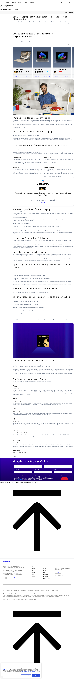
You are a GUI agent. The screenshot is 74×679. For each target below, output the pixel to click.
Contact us (33, 574)
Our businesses (45, 576)
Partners (33, 572)
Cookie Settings (26, 675)
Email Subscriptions (46, 578)
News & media (45, 574)
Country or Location (37, 469)
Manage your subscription (59, 575)
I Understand (36, 675)
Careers (44, 570)
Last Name (46, 464)
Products (33, 568)
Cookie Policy (5, 669)
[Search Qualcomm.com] (62, 2)
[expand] (72, 81)
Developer (33, 576)
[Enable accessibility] (2, 677)
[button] (69, 12)
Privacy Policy (20, 479)
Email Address (16, 469)
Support (33, 570)
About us (44, 568)
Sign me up (64, 478)
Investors (44, 572)
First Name (16, 464)
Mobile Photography (38, 476)
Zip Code (55, 469)
